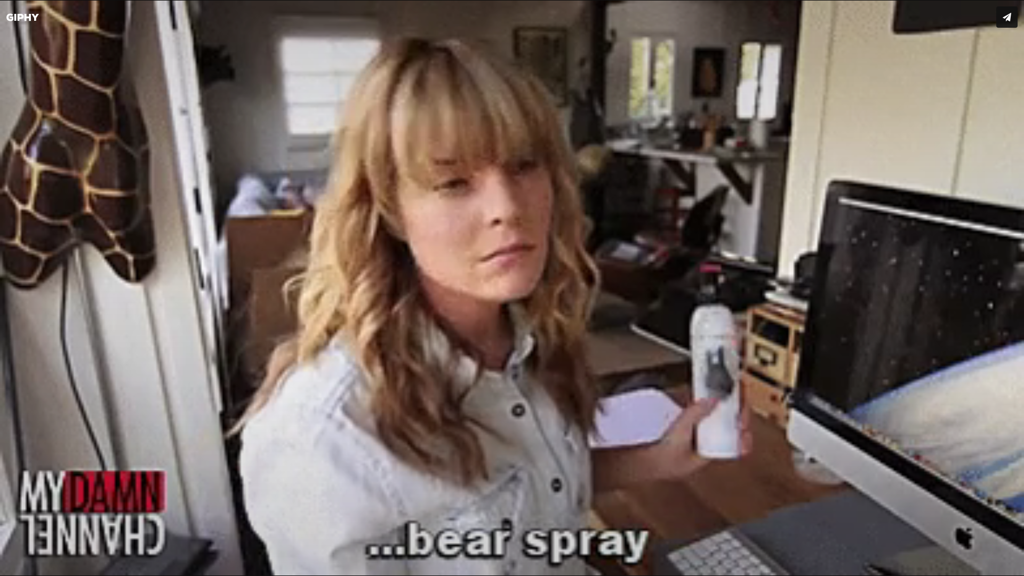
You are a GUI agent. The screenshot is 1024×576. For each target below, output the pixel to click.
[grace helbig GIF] (512, 288)
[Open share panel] (1007, 17)
